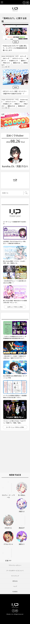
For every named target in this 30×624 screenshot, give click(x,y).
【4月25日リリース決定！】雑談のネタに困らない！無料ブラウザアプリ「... (14, 357)
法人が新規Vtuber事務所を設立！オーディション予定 (15, 377)
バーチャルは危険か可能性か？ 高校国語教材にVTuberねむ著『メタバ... (15, 396)
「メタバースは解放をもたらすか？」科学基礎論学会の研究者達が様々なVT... (14, 337)
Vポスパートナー (17, 58)
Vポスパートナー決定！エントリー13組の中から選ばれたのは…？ (15, 92)
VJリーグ (23, 56)
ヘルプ (15, 586)
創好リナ (22, 102)
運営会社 (15, 581)
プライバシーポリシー (15, 565)
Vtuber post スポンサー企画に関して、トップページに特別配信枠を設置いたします (15, 48)
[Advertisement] (15, 452)
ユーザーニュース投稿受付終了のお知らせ (14, 223)
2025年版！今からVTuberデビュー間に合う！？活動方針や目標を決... (14, 242)
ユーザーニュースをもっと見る (15, 427)
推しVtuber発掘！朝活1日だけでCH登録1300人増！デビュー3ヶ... (15, 301)
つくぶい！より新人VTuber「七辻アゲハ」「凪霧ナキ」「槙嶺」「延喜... (14, 422)
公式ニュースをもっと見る (15, 307)
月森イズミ (6, 63)
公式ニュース (15, 202)
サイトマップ (15, 576)
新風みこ (24, 61)
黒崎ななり (21, 106)
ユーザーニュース (15, 316)
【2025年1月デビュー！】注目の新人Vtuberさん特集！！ (14, 282)
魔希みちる (16, 63)
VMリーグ (6, 58)
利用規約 (15, 592)
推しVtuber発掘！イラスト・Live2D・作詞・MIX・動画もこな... (14, 262)
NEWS (15, 42)
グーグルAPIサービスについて (15, 571)
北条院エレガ (13, 61)
